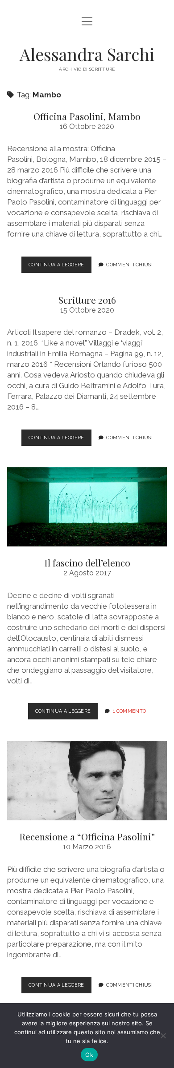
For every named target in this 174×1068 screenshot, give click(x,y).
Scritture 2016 (87, 299)
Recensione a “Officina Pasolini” (87, 780)
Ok (89, 1054)
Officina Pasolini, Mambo (87, 116)
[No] (162, 1035)
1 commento (129, 711)
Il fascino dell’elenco (87, 507)
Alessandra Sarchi (87, 54)
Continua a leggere (60, 267)
